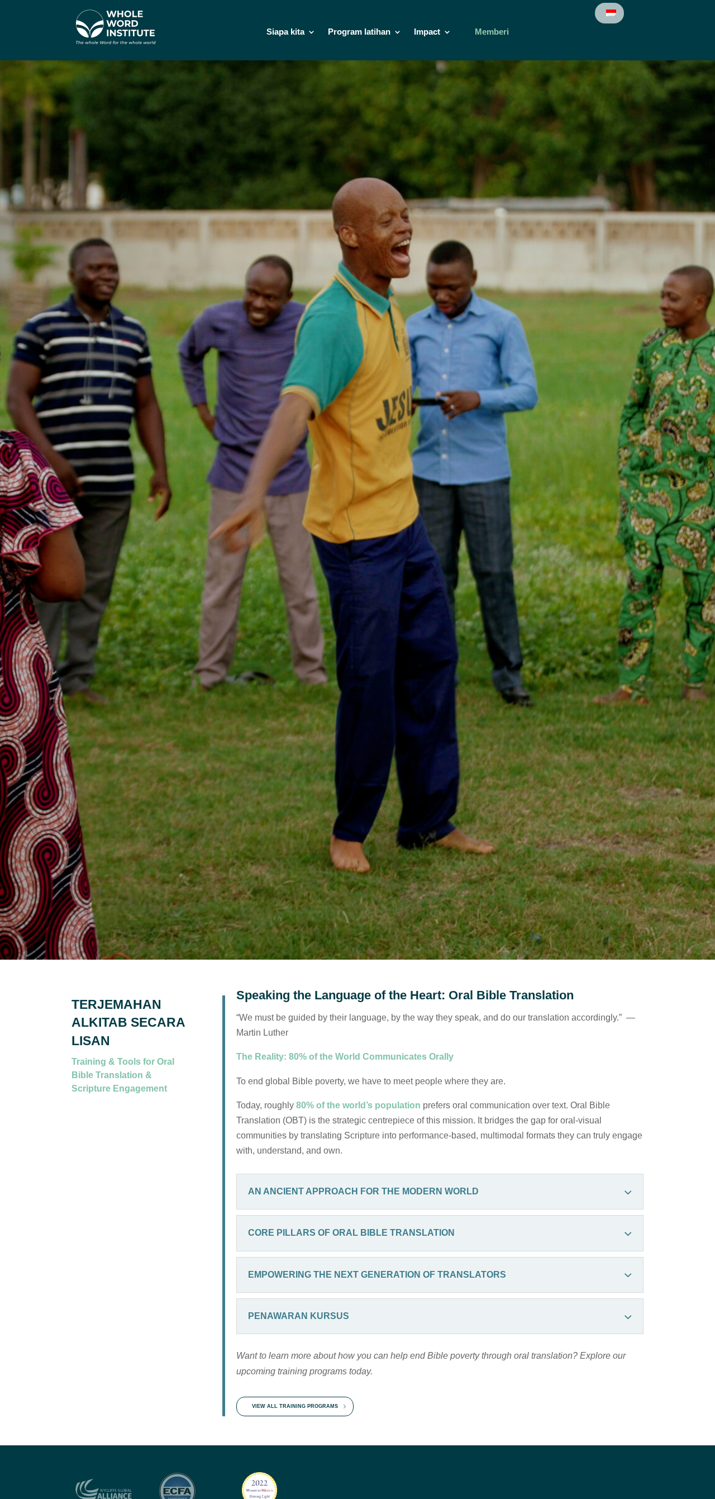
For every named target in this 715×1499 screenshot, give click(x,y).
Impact (427, 32)
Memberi (492, 32)
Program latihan (359, 32)
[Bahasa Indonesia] (610, 13)
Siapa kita (285, 32)
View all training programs (295, 1406)
